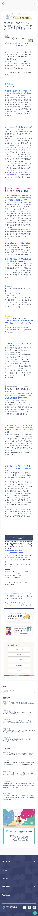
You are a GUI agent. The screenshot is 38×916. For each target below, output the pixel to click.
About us (6, 862)
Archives (6, 895)
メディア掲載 (19, 665)
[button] (35, 913)
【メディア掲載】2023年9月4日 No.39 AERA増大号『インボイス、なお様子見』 (19, 323)
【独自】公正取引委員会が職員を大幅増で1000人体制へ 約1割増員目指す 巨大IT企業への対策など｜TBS (19, 198)
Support (5, 878)
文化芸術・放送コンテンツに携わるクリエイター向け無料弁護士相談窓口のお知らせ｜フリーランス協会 (18, 93)
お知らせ (19, 670)
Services (6, 887)
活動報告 (19, 654)
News (4, 870)
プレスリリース (19, 649)
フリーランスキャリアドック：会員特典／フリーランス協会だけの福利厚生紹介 (18, 468)
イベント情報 (19, 660)
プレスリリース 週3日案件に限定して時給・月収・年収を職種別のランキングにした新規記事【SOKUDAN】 (18, 396)
